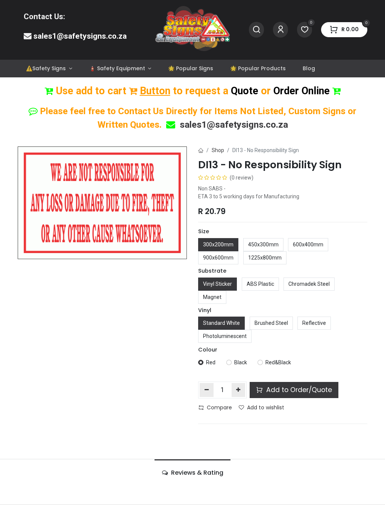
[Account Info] (280, 30)
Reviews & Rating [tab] (196, 472)
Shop (218, 150)
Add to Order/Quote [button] (298, 389)
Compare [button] (219, 407)
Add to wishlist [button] (265, 407)
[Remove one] (207, 390)
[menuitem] (49, 68)
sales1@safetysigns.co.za (80, 36)
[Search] (256, 30)
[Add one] (239, 390)
